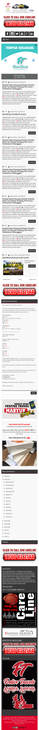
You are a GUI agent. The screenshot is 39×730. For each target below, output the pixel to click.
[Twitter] (17, 33)
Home (19, 279)
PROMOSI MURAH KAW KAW (15, 258)
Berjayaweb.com (23, 720)
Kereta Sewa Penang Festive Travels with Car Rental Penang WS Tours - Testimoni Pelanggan (18, 87)
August (8, 494)
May (7, 504)
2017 (5, 530)
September (9, 491)
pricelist (22, 255)
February (8, 513)
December (8, 482)
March (7, 510)
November (8, 485)
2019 (5, 524)
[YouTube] (22, 33)
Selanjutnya (32, 107)
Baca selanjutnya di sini (17, 438)
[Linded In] (31, 33)
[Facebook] (7, 33)
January (8, 516)
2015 (5, 536)
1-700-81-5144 (10, 77)
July (7, 498)
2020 (5, 520)
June (7, 501)
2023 (5, 479)
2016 (5, 533)
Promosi (22, 111)
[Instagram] (12, 33)
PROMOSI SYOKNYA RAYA (14, 114)
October (8, 488)
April (7, 507)
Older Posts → (33, 279)
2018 (5, 527)
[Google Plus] (27, 33)
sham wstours (14, 82)
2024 (5, 476)
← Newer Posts (6, 279)
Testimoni (23, 82)
